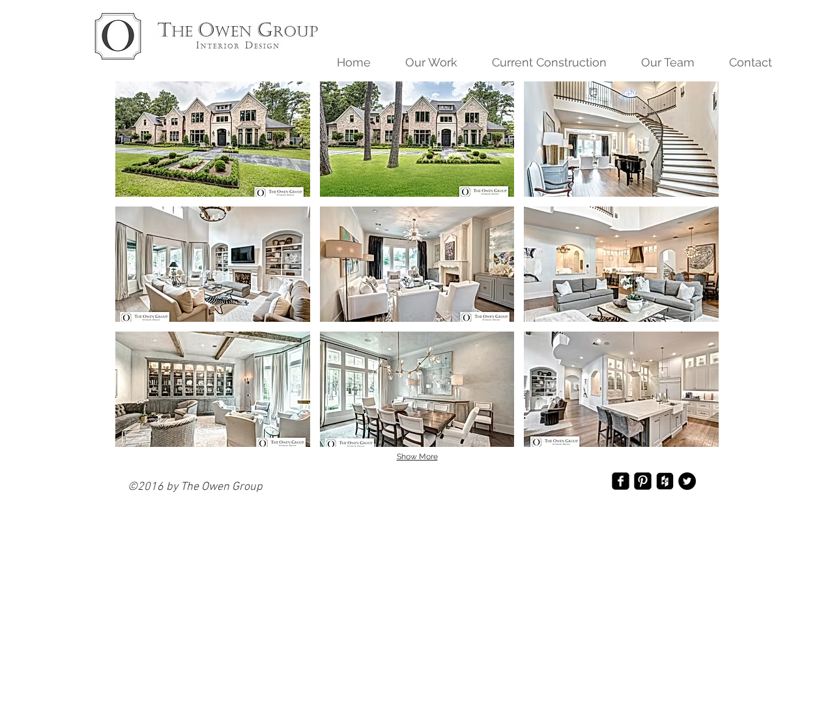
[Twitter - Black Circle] (687, 481)
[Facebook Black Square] (620, 481)
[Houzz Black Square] (665, 481)
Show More (417, 456)
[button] (424, 62)
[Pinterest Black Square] (643, 481)
